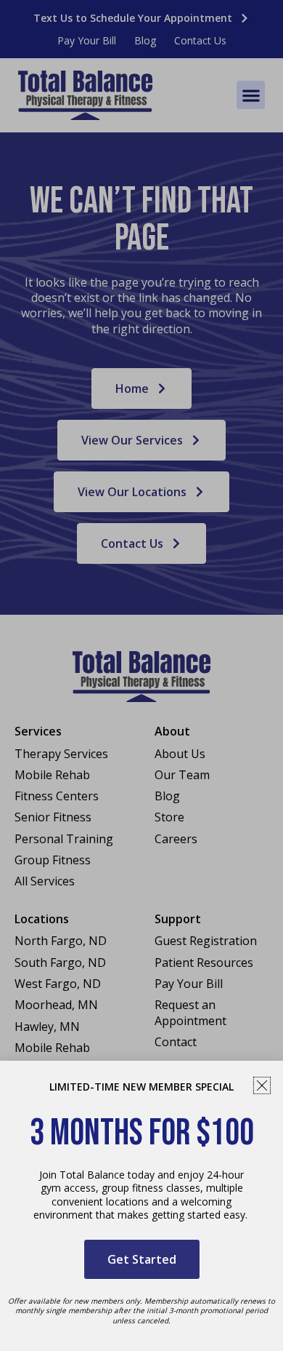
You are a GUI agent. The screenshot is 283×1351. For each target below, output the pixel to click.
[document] (141, 675)
